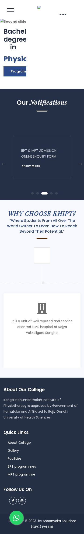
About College (19, 442)
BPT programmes (22, 466)
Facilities (14, 458)
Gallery (13, 450)
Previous (3, 163)
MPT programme (21, 474)
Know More (30, 165)
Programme (21, 71)
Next (80, 163)
